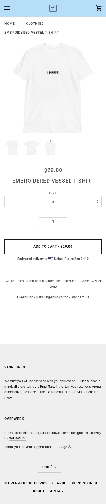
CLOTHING (35, 23)
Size (53, 193)
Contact (57, 491)
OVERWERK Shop (23, 483)
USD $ (47, 467)
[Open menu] (12, 8)
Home (9, 23)
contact (93, 392)
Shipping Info (84, 483)
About (39, 491)
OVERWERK (17, 438)
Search (59, 483)
